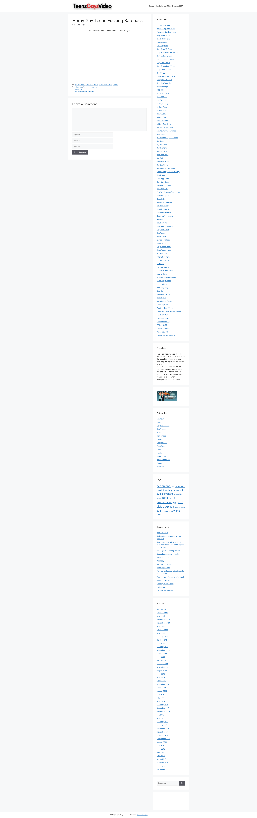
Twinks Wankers (163, 328)
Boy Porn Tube (162, 155)
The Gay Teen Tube (165, 308)
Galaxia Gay (161, 199)
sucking (165, 511)
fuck (84, 87)
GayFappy (161, 233)
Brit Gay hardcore (164, 564)
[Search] (182, 783)
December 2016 (163, 729)
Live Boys (160, 264)
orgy (174, 503)
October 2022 (162, 630)
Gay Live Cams (163, 209)
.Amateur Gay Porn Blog (166, 32)
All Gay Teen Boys (164, 124)
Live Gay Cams (163, 267)
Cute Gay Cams (163, 182)
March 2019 (161, 681)
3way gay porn (163, 557)
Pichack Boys (162, 284)
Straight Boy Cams (164, 301)
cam (175, 490)
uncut (171, 511)
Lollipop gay (161, 587)
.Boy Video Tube (163, 35)
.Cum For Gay (162, 42)
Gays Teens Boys (164, 247)
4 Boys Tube (162, 117)
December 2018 (163, 684)
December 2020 (163, 650)
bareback (180, 486)
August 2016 (162, 742)
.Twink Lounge (162, 87)
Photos (159, 439)
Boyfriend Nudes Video (166, 168)
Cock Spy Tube (163, 179)
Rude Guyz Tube (163, 294)
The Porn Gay (162, 315)
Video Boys (108, 85)
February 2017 (162, 722)
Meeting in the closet (165, 584)
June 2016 (161, 749)
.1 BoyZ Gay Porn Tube (166, 29)
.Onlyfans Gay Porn (164, 80)
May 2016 (161, 752)
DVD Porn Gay (162, 189)
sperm (178, 507)
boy (170, 490)
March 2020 (161, 660)
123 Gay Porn (162, 100)
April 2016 (161, 756)
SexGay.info (161, 298)
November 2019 (163, 667)
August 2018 (162, 691)
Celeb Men (161, 175)
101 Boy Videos (163, 93)
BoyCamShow (162, 165)
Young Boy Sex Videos (166, 335)
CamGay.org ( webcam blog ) (168, 172)
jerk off (172, 498)
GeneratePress (142, 815)
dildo (180, 494)
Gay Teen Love (163, 230)
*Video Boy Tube (163, 25)
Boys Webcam (162, 533)
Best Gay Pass (162, 134)
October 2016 (162, 735)
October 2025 (162, 613)
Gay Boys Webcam (164, 202)
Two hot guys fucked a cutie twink (170, 577)
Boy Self (160, 158)
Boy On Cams (162, 151)
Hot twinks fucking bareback (84, 91)
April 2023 (161, 626)
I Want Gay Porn (163, 257)
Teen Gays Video (163, 305)
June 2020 (161, 657)
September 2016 (163, 739)
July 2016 (160, 746)
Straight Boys (162, 443)
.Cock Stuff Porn (163, 39)
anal (81, 87)
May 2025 (161, 616)
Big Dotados (161, 141)
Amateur (160, 419)
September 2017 (163, 711)
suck (159, 510)
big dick (161, 490)
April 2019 (161, 677)
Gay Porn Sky (162, 223)
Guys (159, 432)
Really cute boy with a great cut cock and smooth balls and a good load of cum (171, 544)
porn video (90, 87)
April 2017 (161, 718)
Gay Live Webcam (164, 213)
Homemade (161, 436)
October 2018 (162, 688)
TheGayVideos (163, 318)
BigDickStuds (162, 144)
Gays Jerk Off (162, 243)
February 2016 (162, 763)
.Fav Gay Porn (162, 46)
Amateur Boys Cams (165, 127)
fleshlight (159, 498)
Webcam (160, 467)
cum (159, 493)
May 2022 (161, 633)
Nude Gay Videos (164, 281)
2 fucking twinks (163, 568)
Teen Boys (89, 85)
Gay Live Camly (163, 206)
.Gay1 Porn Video (164, 70)
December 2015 (163, 769)
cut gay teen (79, 89)
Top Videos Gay (163, 322)
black (166, 490)
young (159, 514)
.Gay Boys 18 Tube (164, 49)
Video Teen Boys (163, 460)
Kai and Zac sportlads (165, 591)
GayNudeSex (162, 236)
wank (176, 510)
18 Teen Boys (162, 110)
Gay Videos (161, 429)
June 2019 (161, 674)
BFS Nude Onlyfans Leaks (167, 138)
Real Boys (161, 291)
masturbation (164, 502)
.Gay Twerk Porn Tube (166, 66)
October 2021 (162, 640)
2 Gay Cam (161, 114)
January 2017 (162, 725)
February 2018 (162, 705)
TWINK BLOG (162, 325)
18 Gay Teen (162, 107)
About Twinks (162, 121)
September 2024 (163, 619)
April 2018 (161, 701)
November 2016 (163, 732)
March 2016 (161, 759)
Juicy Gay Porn (163, 260)
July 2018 (160, 694)
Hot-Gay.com (162, 254)
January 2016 (162, 766)
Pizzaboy (160, 561)
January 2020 (162, 664)
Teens (96, 85)
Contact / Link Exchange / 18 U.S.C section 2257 (166, 6)
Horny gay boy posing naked (168, 551)
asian (173, 486)
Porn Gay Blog (162, 288)
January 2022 (162, 637)
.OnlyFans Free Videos (166, 76)
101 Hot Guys (162, 97)
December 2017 (163, 708)
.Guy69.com (161, 73)
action (77, 87)
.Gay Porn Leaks (163, 63)
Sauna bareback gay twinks (168, 554)
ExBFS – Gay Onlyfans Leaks (168, 192)
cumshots (167, 493)
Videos (115, 85)
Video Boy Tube (163, 332)
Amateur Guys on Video (166, 131)
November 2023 (163, 623)
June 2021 (161, 643)
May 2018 (160, 698)
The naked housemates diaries (169, 311)
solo (172, 507)
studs (183, 507)
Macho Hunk (162, 274)
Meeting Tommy (163, 580)
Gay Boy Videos (80, 85)
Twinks (101, 85)
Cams (159, 422)
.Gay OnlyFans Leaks (165, 59)
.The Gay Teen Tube (165, 83)
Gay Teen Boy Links (165, 226)
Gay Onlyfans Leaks (165, 216)
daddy (176, 494)
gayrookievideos (163, 240)
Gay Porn (160, 219)
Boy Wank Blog (163, 162)
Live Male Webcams (165, 271)
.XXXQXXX (161, 90)
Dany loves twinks (164, 185)
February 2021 (162, 647)
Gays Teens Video (164, 250)
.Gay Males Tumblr (164, 56)
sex (96, 87)
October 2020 (162, 654)
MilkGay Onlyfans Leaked (167, 277)
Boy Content (162, 148)
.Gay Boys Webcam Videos (167, 53)
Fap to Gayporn (163, 196)
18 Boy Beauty (162, 104)
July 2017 (160, 715)
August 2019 (162, 671)
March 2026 (161, 609)
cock (181, 490)
